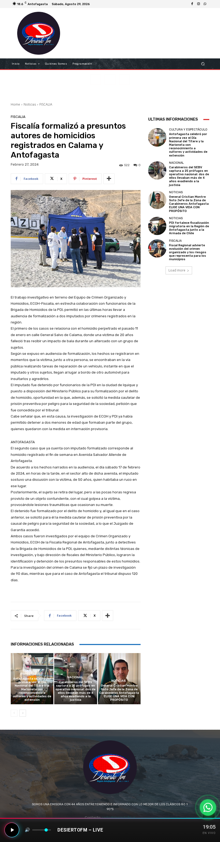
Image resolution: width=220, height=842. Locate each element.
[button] (203, 64)
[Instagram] (198, 4)
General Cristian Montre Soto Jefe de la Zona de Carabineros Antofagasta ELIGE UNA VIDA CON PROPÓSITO (119, 693)
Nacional (75, 677)
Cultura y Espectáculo (31, 672)
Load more (176, 270)
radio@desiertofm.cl (118, 817)
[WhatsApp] (205, 4)
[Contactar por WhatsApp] (208, 807)
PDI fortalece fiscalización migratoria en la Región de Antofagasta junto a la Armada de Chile (189, 228)
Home (15, 104)
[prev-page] (14, 713)
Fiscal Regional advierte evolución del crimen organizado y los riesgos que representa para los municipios (187, 252)
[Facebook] (192, 4)
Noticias (30, 104)
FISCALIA (45, 104)
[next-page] (22, 713)
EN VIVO (209, 833)
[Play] (11, 829)
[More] (109, 178)
